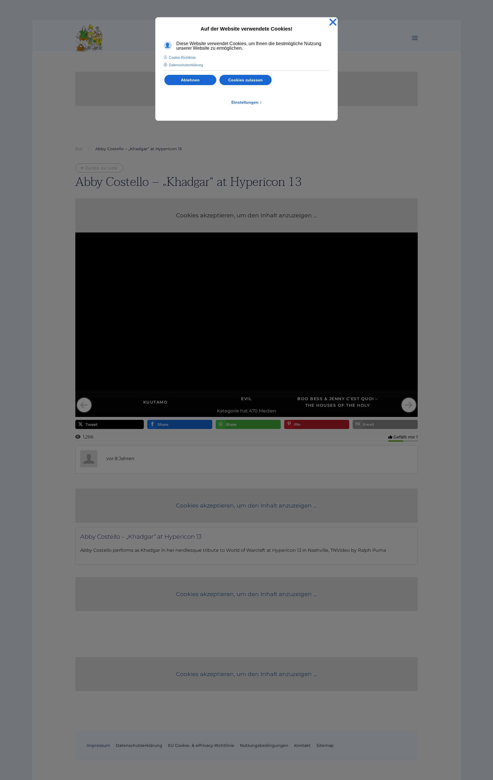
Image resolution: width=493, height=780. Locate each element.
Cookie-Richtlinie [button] (182, 58)
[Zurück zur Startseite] (89, 38)
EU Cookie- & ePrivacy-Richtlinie (201, 745)
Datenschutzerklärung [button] (186, 65)
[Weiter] (409, 405)
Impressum (98, 745)
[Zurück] (84, 405)
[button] (415, 38)
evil (246, 398)
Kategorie (228, 411)
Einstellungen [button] (246, 102)
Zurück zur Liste (101, 168)
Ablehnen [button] (190, 80)
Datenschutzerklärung (139, 745)
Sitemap (325, 745)
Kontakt (302, 745)
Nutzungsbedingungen (264, 745)
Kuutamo (155, 402)
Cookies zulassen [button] (245, 80)
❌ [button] (333, 22)
